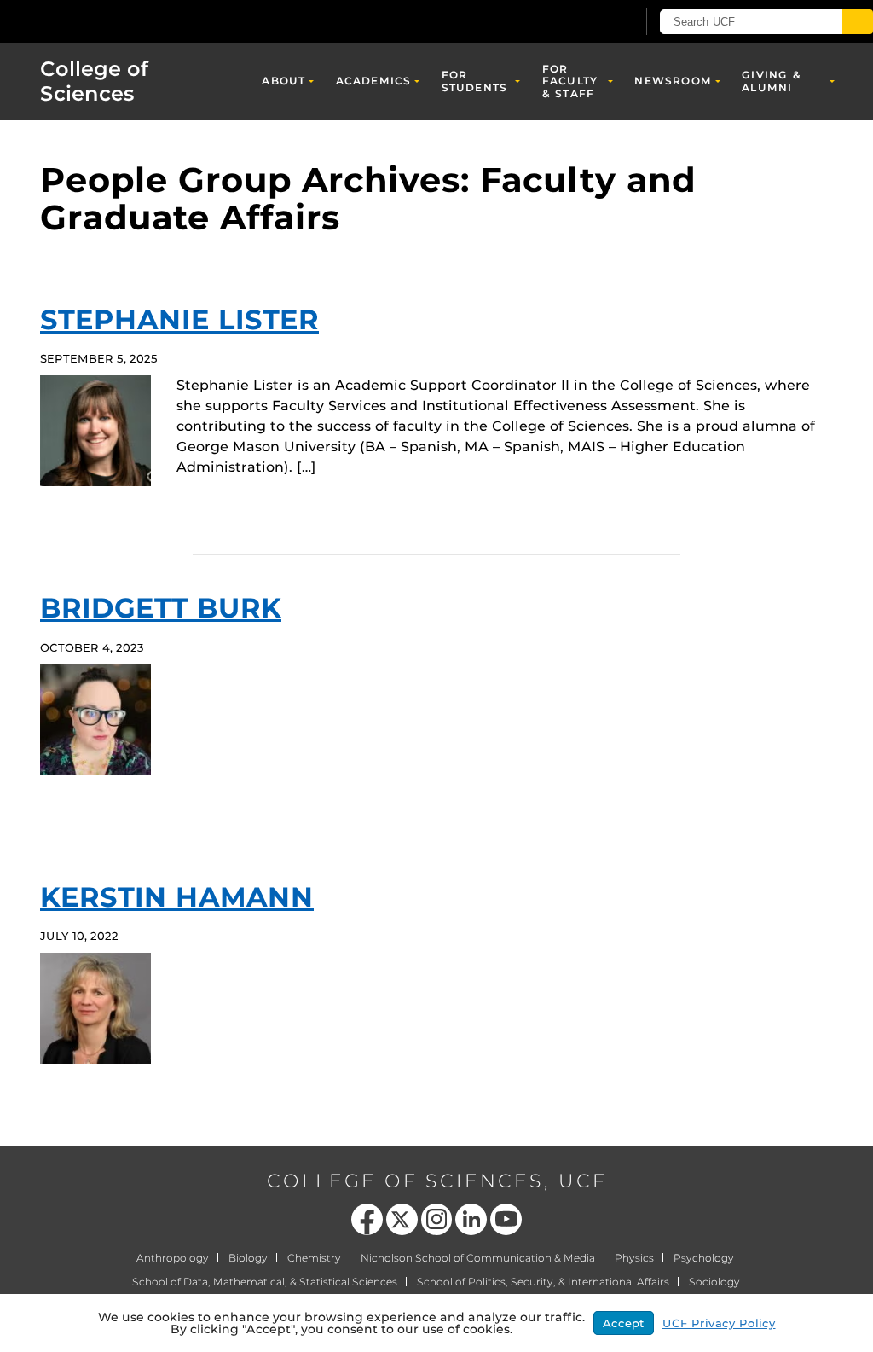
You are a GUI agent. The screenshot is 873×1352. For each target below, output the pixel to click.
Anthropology (172, 1257)
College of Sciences (94, 81)
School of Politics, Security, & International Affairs (543, 1281)
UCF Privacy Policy (719, 1323)
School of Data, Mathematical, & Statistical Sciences (264, 1281)
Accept (624, 1323)
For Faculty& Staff (570, 81)
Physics (634, 1257)
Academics (374, 80)
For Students (475, 80)
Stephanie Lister (179, 319)
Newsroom (673, 80)
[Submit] (857, 21)
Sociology (714, 1281)
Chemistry (314, 1257)
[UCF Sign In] (581, 22)
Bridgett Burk (160, 607)
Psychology (704, 1257)
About (283, 80)
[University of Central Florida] (126, 21)
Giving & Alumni (771, 80)
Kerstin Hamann (177, 897)
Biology (248, 1257)
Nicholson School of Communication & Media (478, 1257)
